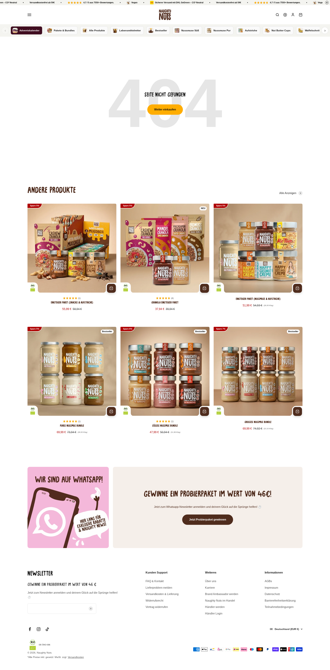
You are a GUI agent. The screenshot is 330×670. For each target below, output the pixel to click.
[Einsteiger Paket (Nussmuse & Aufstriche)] (258, 261)
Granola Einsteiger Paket (164, 302)
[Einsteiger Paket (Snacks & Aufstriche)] (72, 261)
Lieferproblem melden (159, 587)
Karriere (210, 587)
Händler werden (215, 606)
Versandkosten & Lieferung (162, 594)
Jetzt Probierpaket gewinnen (207, 519)
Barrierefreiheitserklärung (280, 600)
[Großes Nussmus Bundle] (258, 384)
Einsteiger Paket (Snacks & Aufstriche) (72, 302)
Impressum (271, 587)
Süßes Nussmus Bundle (165, 426)
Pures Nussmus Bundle (72, 426)
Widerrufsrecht (154, 600)
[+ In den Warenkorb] (111, 288)
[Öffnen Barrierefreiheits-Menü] (285, 15)
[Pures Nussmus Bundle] (72, 384)
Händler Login (213, 613)
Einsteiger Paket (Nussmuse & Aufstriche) (258, 299)
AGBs (268, 581)
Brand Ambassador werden (221, 594)
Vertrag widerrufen (157, 606)
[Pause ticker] (327, 2)
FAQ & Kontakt (155, 581)
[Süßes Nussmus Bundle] (164, 384)
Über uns (210, 581)
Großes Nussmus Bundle (258, 422)
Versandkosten (76, 657)
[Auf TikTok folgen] (47, 629)
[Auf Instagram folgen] (38, 629)
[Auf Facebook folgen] (30, 629)
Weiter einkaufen (165, 109)
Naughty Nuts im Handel (220, 600)
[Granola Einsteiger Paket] (164, 261)
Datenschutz (272, 594)
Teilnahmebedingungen (279, 606)
